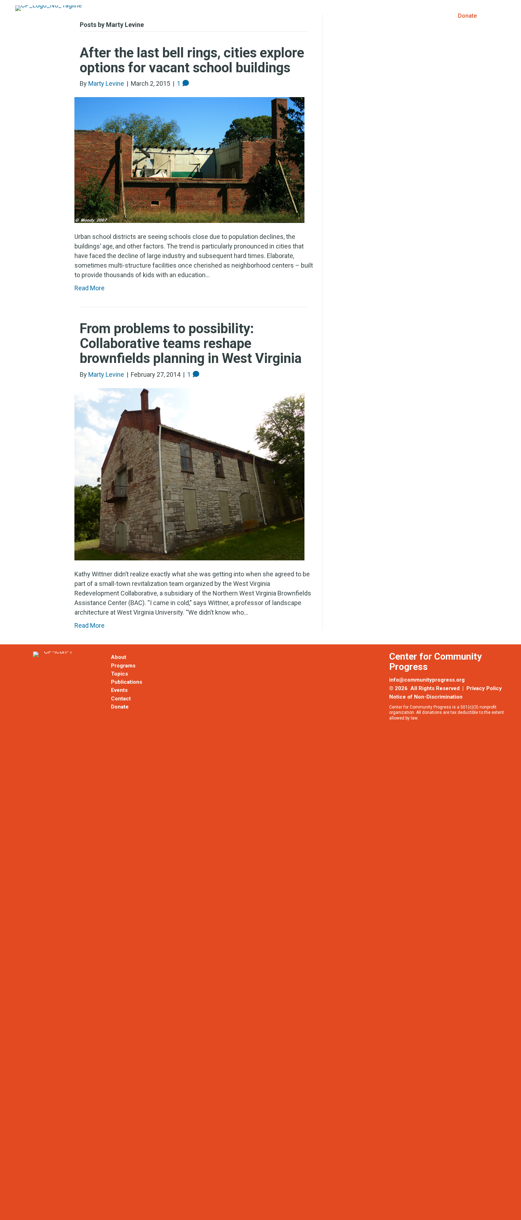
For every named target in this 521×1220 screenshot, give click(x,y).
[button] (500, 15)
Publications (388, 15)
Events (431, 15)
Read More (89, 625)
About (266, 15)
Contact (121, 698)
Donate (467, 15)
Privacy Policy (484, 688)
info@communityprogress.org (427, 680)
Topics (345, 15)
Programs (305, 15)
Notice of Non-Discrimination (426, 697)
